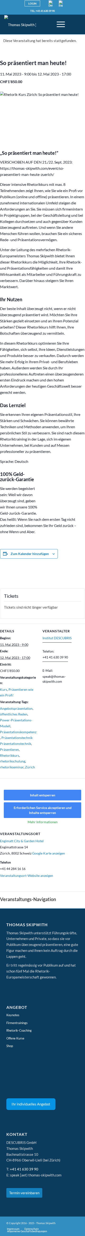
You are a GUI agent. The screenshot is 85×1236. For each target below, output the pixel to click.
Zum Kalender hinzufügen (30, 554)
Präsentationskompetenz (18, 732)
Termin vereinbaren (24, 1193)
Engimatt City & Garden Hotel (22, 841)
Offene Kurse (15, 1038)
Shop (9, 1046)
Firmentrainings (17, 1023)
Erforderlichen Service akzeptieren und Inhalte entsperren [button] (43, 810)
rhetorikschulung (12, 761)
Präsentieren (9, 749)
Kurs (3, 689)
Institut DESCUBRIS (57, 638)
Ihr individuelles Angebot (31, 1104)
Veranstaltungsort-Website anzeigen (26, 876)
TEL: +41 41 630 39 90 (42, 10)
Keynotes (12, 1015)
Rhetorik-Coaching (19, 1030)
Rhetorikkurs (9, 755)
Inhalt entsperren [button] (42, 795)
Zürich (30, 767)
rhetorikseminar (12, 767)
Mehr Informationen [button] (43, 822)
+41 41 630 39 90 (24, 1169)
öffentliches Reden (13, 714)
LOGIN (32, 3)
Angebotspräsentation (16, 708)
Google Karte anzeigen (48, 853)
